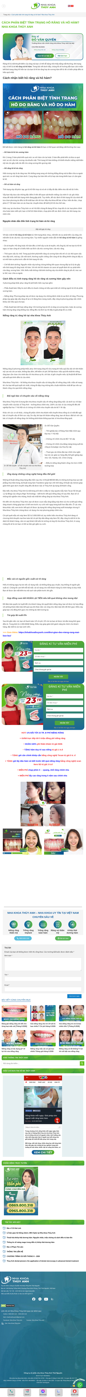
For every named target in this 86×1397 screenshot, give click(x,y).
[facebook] (33, 1299)
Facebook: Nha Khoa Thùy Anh (12, 1320)
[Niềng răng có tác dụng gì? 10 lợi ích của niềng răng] (14, 1038)
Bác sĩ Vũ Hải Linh (14, 1228)
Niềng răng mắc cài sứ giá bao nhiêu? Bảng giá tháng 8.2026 (42, 1050)
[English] (69, 6)
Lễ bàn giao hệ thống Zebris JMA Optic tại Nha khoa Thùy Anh (31, 1233)
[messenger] (39, 1299)
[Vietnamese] (72, 6)
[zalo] (52, 1299)
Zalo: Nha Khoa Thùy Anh (12, 1323)
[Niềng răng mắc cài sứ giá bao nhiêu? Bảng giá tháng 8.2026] (43, 1038)
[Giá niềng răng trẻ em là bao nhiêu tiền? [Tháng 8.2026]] (71, 1013)
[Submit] (82, 1063)
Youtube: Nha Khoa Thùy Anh (35, 1320)
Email (6, 985)
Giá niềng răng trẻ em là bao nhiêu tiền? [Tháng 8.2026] (70, 1025)
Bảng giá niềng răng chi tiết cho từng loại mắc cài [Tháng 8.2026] (14, 1025)
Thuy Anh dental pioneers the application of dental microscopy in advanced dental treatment (43, 1261)
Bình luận (8, 955)
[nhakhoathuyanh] (43, 6)
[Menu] (3, 6)
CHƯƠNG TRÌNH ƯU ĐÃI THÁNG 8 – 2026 (23, 1256)
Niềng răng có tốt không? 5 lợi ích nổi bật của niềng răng (71, 1050)
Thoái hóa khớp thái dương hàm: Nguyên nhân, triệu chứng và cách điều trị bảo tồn (39, 1237)
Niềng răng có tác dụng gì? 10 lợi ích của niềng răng (13, 1050)
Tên (6, 975)
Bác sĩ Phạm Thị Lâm (15, 1247)
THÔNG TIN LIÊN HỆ (15, 1252)
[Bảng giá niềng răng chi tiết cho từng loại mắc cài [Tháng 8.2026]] (14, 1013)
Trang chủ (6, 14)
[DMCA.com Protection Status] (8, 1305)
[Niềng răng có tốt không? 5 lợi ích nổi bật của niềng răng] (71, 1038)
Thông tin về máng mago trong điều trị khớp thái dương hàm (30, 1242)
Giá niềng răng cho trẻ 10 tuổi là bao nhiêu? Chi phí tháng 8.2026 (42, 1025)
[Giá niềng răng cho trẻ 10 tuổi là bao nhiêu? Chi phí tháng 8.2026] (43, 1013)
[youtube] (46, 1299)
